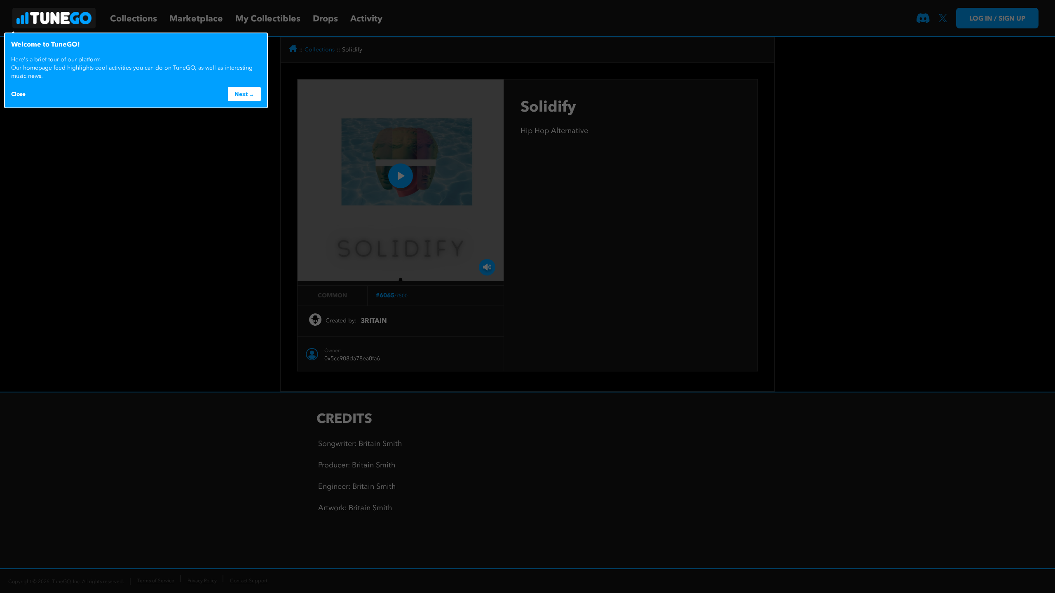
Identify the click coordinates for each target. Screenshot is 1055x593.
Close (18, 94)
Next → (244, 94)
